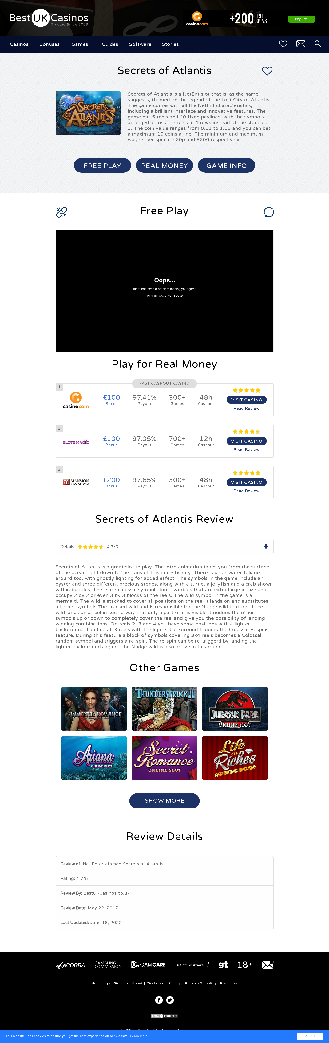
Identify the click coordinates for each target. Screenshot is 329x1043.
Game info (226, 166)
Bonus (111, 400)
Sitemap (121, 983)
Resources (229, 983)
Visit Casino (246, 400)
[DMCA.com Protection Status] (164, 1018)
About (137, 983)
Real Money (164, 166)
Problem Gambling (200, 983)
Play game (94, 709)
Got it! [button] (310, 1036)
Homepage (100, 983)
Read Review (247, 408)
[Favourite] (283, 44)
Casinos (19, 44)
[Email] (301, 44)
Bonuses (49, 44)
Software (140, 44)
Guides (110, 44)
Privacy (174, 983)
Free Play (102, 166)
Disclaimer (155, 983)
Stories (170, 44)
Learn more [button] (139, 1036)
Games (80, 44)
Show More (164, 800)
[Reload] (269, 212)
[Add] (267, 72)
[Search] (317, 44)
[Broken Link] (61, 213)
